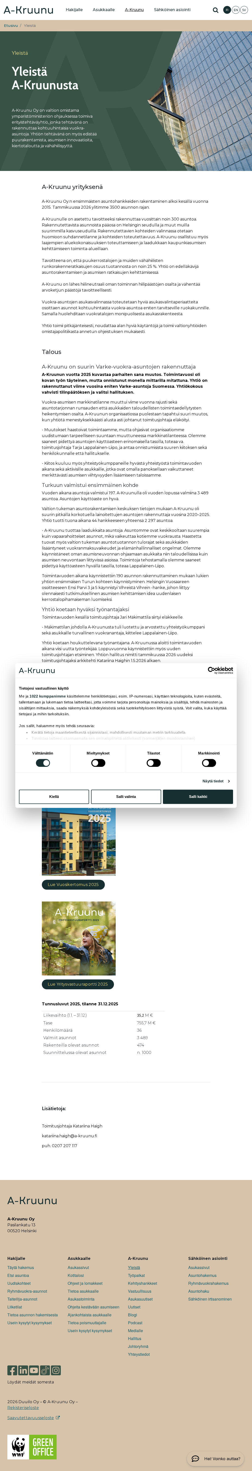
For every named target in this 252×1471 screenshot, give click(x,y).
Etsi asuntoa (18, 1275)
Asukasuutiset (140, 1299)
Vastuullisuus (139, 1291)
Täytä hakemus (20, 1267)
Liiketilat (14, 1307)
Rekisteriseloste (23, 1407)
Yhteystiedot (139, 1354)
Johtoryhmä (138, 1346)
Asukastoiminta (81, 1299)
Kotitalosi (76, 1275)
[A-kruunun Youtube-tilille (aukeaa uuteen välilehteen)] (34, 1370)
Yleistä (134, 1267)
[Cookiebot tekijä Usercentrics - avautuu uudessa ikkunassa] (211, 670)
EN (236, 10)
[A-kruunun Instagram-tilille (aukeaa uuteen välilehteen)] (59, 1370)
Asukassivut (78, 1267)
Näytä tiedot (213, 781)
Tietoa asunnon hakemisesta (32, 1315)
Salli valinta (126, 797)
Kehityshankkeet (142, 1283)
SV (244, 10)
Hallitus (134, 1338)
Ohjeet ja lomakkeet (85, 1283)
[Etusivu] (28, 10)
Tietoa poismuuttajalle (87, 1322)
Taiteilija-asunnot (22, 1299)
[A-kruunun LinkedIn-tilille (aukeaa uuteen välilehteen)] (23, 1370)
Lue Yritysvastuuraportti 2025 (78, 984)
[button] (215, 1458)
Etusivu (11, 25)
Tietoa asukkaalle (83, 1291)
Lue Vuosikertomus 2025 (73, 884)
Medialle (135, 1330)
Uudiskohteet (19, 1283)
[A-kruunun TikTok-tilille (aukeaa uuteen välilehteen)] (45, 1370)
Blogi (132, 1315)
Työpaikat (136, 1275)
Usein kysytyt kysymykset (29, 1322)
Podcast (135, 1322)
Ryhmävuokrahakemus (208, 1283)
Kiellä (54, 797)
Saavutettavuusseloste (30, 1418)
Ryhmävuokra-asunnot (27, 1291)
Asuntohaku (198, 1291)
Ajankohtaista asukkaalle (89, 1315)
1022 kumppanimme (48, 696)
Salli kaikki (198, 797)
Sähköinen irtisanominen (210, 1299)
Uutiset (134, 1307)
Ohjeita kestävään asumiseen (93, 1307)
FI (227, 10)
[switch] (98, 763)
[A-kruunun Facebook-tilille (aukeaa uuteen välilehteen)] (12, 1370)
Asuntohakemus (202, 1275)
